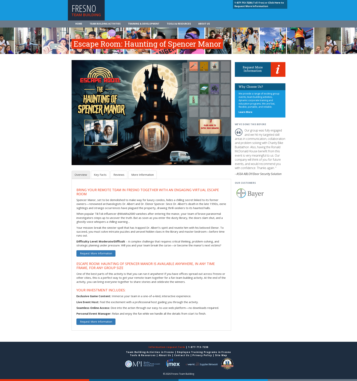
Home (78, 23)
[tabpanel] (151, 257)
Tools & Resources (179, 23)
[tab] (81, 175)
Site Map (221, 355)
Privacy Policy (202, 355)
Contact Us (181, 355)
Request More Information (96, 253)
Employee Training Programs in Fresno (204, 352)
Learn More (245, 112)
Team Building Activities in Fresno (150, 352)
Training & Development (143, 23)
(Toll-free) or (251, 2)
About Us (204, 23)
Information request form (167, 347)
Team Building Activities (105, 23)
